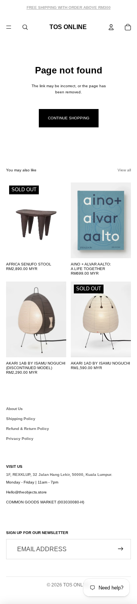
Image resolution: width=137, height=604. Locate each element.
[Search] (25, 27)
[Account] (111, 27)
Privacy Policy (19, 438)
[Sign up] (120, 549)
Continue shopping (68, 118)
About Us (14, 409)
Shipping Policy (20, 419)
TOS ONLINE (77, 585)
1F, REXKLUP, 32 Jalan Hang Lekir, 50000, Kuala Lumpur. (59, 474)
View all (124, 170)
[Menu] (9, 27)
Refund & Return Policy (27, 429)
